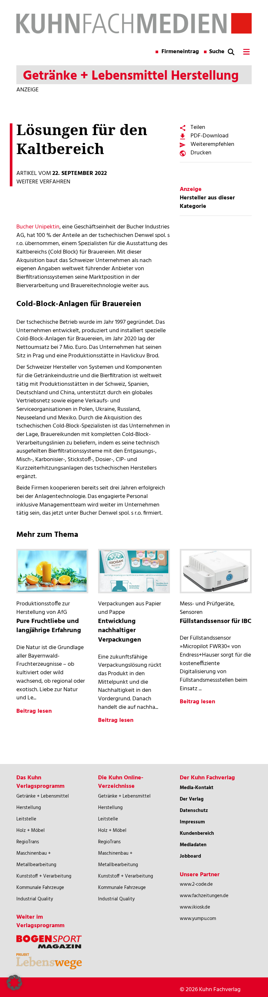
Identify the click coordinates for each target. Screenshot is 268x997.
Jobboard (190, 856)
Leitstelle (26, 819)
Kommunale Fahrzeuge (40, 888)
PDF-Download (209, 136)
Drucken (201, 153)
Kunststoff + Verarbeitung (43, 876)
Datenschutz (194, 811)
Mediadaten (193, 845)
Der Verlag (192, 799)
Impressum (192, 822)
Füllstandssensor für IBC (215, 621)
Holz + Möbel (30, 830)
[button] (14, 982)
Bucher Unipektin (37, 227)
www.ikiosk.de (195, 907)
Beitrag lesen (34, 711)
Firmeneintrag (180, 52)
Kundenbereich (197, 833)
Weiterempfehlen (212, 144)
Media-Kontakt (196, 788)
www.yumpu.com (198, 919)
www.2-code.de (196, 884)
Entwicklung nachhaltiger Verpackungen (119, 630)
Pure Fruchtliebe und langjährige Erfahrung (48, 626)
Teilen (198, 127)
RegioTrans (27, 842)
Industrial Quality (34, 899)
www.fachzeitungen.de (204, 896)
